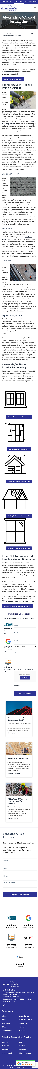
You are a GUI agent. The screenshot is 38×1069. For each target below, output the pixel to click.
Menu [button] (33, 7)
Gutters (22, 1046)
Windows (5, 1046)
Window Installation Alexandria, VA (19, 548)
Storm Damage (25, 1053)
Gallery (22, 1027)
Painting (22, 1049)
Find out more (13, 733)
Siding (21, 1042)
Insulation (6, 1049)
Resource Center (25, 1020)
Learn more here (14, 773)
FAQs (4, 1020)
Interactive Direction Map (9, 1001)
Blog (4, 1027)
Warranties (23, 1023)
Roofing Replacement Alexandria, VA (19, 516)
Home (3, 34)
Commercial (7, 1053)
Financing (6, 1023)
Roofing (5, 1042)
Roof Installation (31, 34)
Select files (25, 678)
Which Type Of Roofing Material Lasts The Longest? (17, 801)
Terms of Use (20, 1067)
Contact (22, 1030)
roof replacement (8, 72)
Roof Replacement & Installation (16, 34)
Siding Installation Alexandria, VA (19, 449)
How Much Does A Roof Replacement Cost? (17, 719)
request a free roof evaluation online (21, 601)
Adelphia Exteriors (9, 990)
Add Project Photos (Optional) (23, 669)
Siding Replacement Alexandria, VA (19, 481)
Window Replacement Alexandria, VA (19, 417)
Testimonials (7, 1030)
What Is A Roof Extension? (18, 758)
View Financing (19, 4)
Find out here (13, 818)
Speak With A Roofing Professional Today (16, 606)
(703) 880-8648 (13, 995)
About (4, 1016)
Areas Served (24, 1016)
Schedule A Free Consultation (13, 79)
